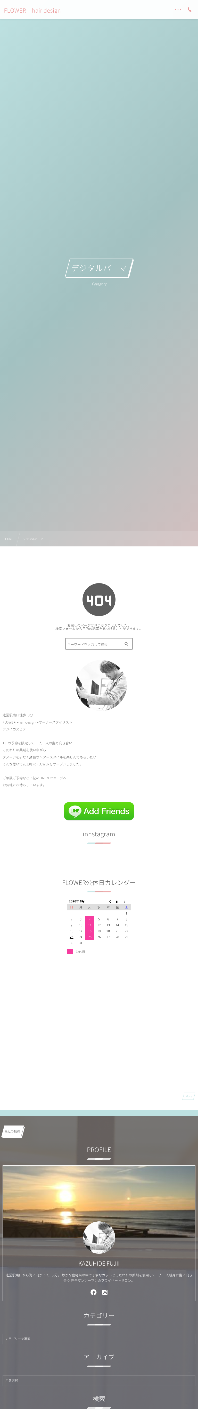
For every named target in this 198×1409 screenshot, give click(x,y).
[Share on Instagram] (105, 1291)
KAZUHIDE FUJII (99, 1263)
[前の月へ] (108, 901)
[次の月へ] (126, 901)
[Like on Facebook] (93, 1291)
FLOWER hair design (32, 10)
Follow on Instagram (102, 863)
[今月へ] (117, 901)
